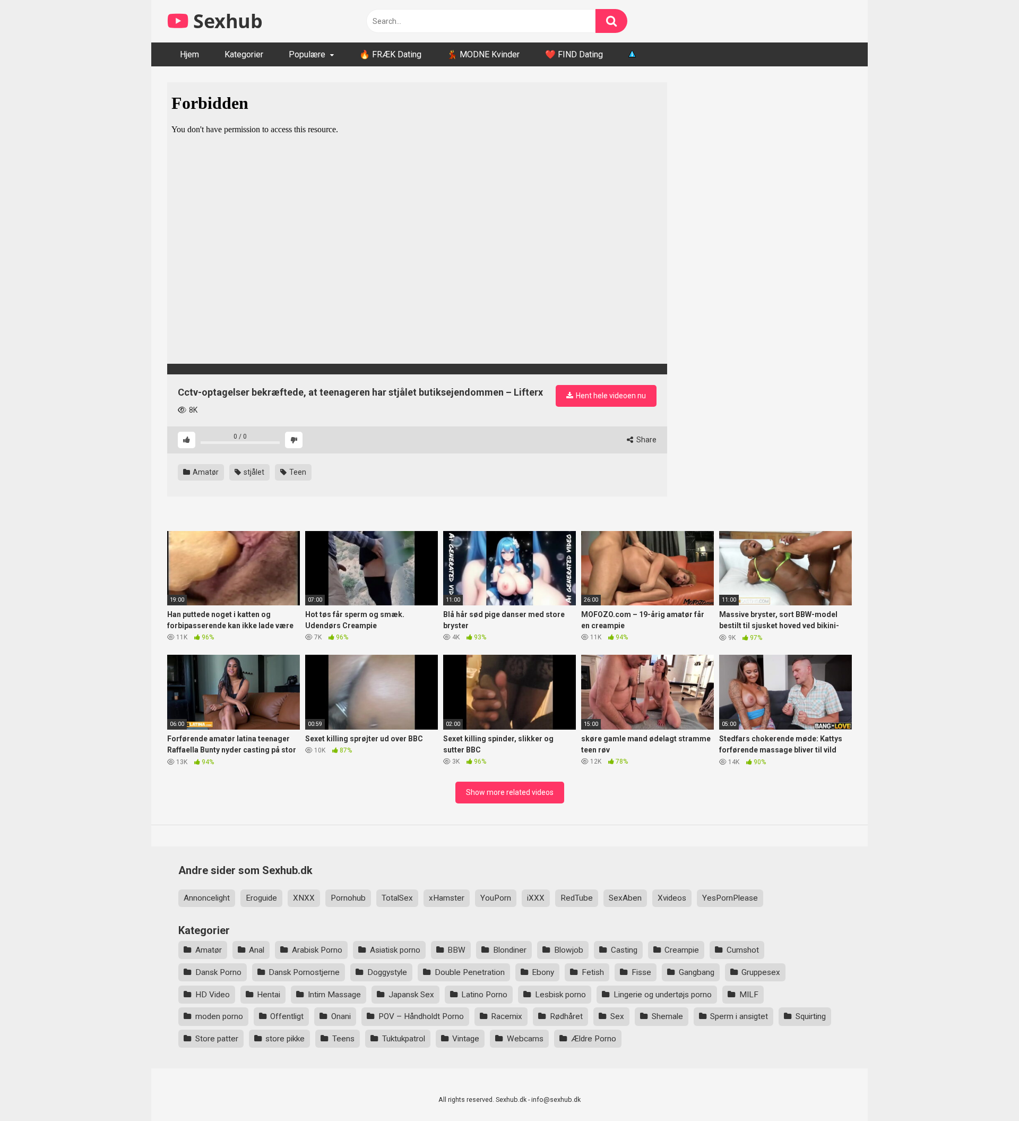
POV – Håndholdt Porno (421, 1016)
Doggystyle (387, 972)
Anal (256, 950)
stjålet (253, 472)
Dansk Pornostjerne (304, 972)
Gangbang (696, 972)
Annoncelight (207, 898)
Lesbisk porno (560, 994)
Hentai (268, 994)
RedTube (576, 898)
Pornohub (348, 898)
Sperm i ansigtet (739, 1016)
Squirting (811, 1016)
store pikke (285, 1038)
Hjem (189, 54)
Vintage (465, 1038)
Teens (343, 1038)
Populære (307, 54)
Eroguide (261, 898)
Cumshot (743, 950)
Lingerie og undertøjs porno (663, 994)
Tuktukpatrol (403, 1038)
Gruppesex (760, 972)
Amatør (205, 472)
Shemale (667, 1016)
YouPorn (495, 898)
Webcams (525, 1038)
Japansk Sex (411, 994)
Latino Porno (484, 994)
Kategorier (243, 54)
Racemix (506, 1016)
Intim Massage (334, 994)
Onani (341, 1016)
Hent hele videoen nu (610, 395)
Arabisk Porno (317, 950)
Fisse (641, 972)
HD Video (212, 994)
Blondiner (509, 950)
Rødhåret (566, 1016)
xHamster (446, 898)
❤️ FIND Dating (574, 54)
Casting (624, 950)
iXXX (536, 898)
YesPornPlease (730, 898)
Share (646, 439)
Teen (297, 472)
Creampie (681, 950)
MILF (748, 994)
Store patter (216, 1038)
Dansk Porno (218, 972)
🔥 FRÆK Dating (390, 54)
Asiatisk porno (395, 950)
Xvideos (672, 898)
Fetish (593, 972)
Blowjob (568, 950)
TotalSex (397, 898)
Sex (617, 1016)
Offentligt (287, 1016)
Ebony (543, 972)
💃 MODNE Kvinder (483, 54)
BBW (456, 950)
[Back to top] (983, 1089)
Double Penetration (470, 972)
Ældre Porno (593, 1038)
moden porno (219, 1016)
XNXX (304, 898)
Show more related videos (510, 792)
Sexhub (225, 21)
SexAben (625, 898)
